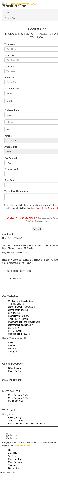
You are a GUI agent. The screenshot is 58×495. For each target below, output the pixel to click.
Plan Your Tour (15, 459)
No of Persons (11, 88)
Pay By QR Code (16, 400)
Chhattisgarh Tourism (18, 309)
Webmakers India (22, 445)
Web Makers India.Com (19, 333)
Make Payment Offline (18, 397)
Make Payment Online (18, 394)
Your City (9, 66)
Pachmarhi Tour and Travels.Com (24, 321)
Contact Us (13, 468)
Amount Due (11, 146)
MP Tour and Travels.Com (20, 300)
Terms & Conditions (17, 420)
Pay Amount (10, 157)
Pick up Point (11, 168)
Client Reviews (15, 368)
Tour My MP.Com (16, 303)
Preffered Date (11, 109)
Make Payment (15, 462)
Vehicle (8, 135)
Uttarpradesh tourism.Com (20, 324)
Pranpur (12, 348)
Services (12, 456)
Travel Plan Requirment (16, 191)
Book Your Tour (7, 472)
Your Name (9, 44)
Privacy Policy (41, 207)
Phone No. (9, 77)
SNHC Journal (15, 330)
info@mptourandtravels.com (15, 285)
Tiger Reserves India (18, 318)
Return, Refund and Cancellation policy (26, 423)
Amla (10, 342)
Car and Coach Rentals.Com (21, 306)
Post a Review (15, 371)
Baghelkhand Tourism (18, 315)
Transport (12, 465)
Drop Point (9, 179)
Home (11, 450)
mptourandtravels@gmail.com (16, 290)
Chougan (12, 351)
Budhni (11, 345)
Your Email (9, 55)
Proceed (37, 229)
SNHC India (13, 327)
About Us (12, 453)
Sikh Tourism (14, 312)
